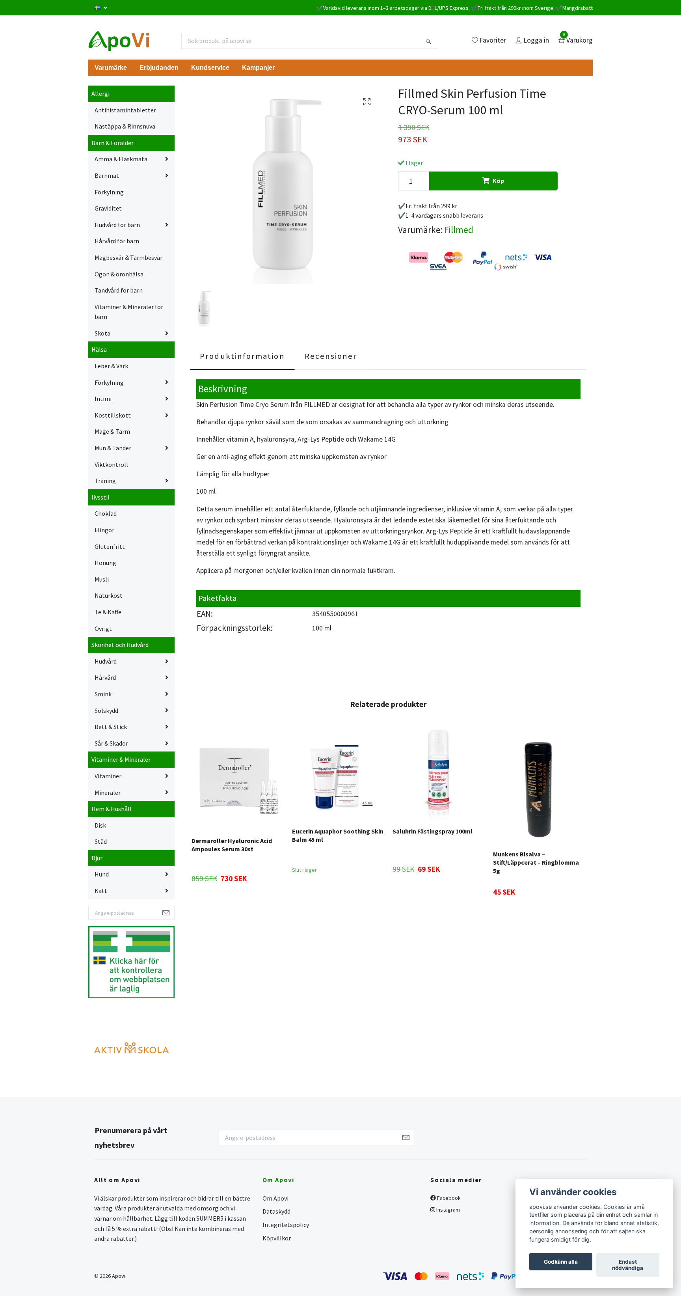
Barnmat (107, 175)
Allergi (100, 93)
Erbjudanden (159, 67)
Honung (105, 563)
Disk (100, 825)
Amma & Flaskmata (121, 159)
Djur (96, 858)
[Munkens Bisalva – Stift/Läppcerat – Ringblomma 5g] (538, 786)
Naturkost (109, 595)
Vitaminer (108, 776)
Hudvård (106, 661)
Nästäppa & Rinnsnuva (125, 126)
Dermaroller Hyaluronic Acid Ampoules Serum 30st (232, 845)
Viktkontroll (111, 464)
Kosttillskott (113, 415)
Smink (103, 694)
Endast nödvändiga (627, 1265)
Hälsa (99, 349)
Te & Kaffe (108, 612)
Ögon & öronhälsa (119, 274)
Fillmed (458, 229)
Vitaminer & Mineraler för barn (129, 312)
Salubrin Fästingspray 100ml (433, 831)
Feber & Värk (111, 366)
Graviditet (108, 208)
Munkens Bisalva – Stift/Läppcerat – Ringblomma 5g (536, 862)
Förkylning (109, 192)
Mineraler (108, 792)
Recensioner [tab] (331, 356)
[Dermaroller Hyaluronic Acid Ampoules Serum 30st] (237, 779)
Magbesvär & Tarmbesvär (128, 257)
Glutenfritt (110, 546)
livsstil (100, 497)
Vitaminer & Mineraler (121, 759)
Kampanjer (258, 67)
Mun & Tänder (113, 448)
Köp (498, 181)
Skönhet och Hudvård (120, 645)
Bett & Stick (111, 727)
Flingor (104, 530)
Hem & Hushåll (111, 809)
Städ (101, 841)
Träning (105, 481)
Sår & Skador (111, 743)
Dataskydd (276, 1211)
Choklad (106, 513)
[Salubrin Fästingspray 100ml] (438, 775)
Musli (102, 579)
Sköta (102, 333)
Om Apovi (275, 1198)
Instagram (447, 1209)
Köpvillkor (276, 1238)
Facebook (448, 1197)
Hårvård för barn (117, 241)
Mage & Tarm (112, 431)
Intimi (103, 399)
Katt (101, 891)
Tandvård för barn (119, 290)
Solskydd (106, 710)
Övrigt (103, 628)
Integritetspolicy (285, 1225)
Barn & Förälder (112, 143)
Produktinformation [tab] (242, 356)
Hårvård (105, 677)
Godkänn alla (561, 1262)
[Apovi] (118, 40)
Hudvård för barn (117, 225)
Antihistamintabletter (125, 110)
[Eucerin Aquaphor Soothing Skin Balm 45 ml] (337, 775)
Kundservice (210, 67)
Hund (102, 874)
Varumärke (111, 67)
